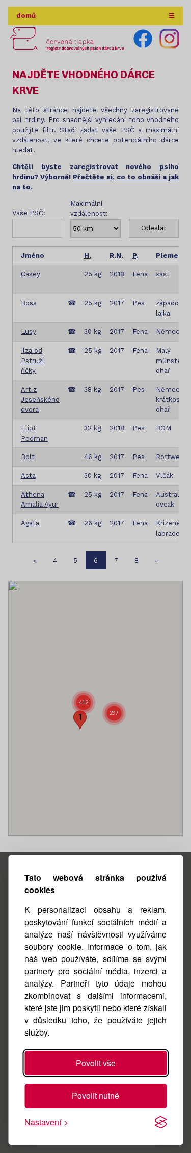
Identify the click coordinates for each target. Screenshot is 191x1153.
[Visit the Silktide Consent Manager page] (160, 1122)
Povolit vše (96, 1063)
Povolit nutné (95, 1095)
